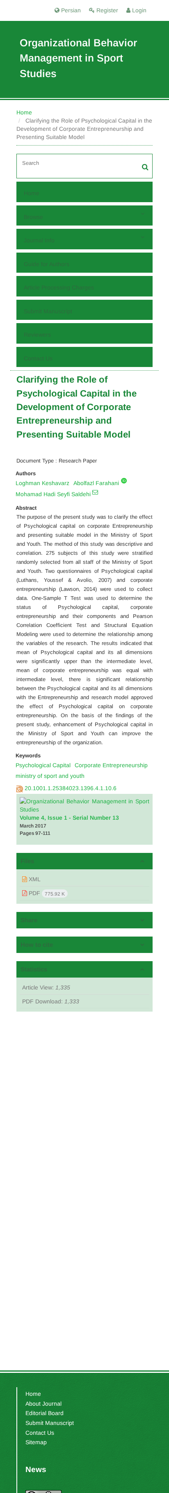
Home (24, 112)
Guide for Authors (46, 264)
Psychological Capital (43, 765)
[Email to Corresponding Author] (95, 492)
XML (34, 879)
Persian (70, 10)
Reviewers (37, 334)
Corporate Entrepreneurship (111, 765)
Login (138, 10)
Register (106, 10)
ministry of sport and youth (50, 776)
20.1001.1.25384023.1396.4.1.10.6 (70, 788)
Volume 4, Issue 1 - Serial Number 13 (69, 817)
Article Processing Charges (59, 287)
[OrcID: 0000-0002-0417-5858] (124, 480)
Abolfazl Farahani (96, 483)
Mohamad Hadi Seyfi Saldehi (53, 494)
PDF (46, 893)
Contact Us (38, 358)
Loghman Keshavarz (42, 483)
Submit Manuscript (48, 311)
